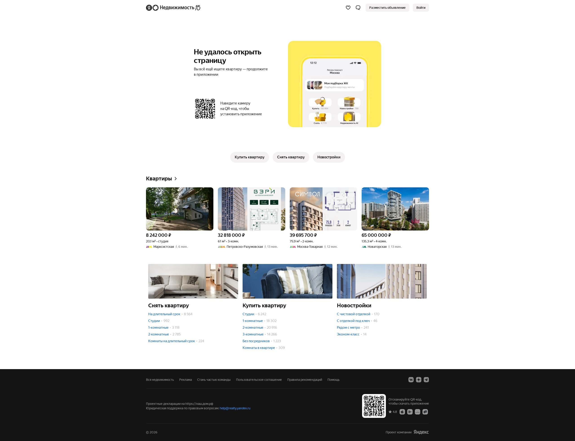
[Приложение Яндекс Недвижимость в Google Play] (410, 411)
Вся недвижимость (160, 379)
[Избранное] (348, 8)
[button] (358, 8)
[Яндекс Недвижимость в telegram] (426, 379)
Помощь (333, 379)
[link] (421, 8)
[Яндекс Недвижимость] (173, 7)
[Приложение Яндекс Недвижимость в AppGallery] (417, 411)
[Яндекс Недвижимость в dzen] (418, 379)
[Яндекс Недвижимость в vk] (411, 379)
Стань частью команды (214, 379)
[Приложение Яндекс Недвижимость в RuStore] (425, 411)
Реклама (185, 379)
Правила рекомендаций (304, 379)
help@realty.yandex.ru (235, 408)
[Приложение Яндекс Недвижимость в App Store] (402, 411)
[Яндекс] (421, 432)
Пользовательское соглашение (259, 379)
